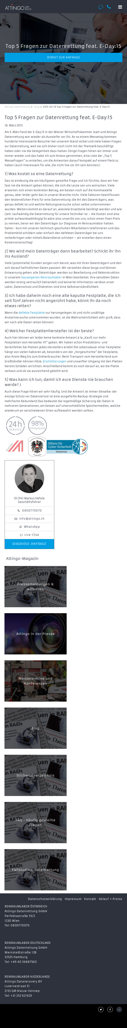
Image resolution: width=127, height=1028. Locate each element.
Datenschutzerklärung (45, 899)
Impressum (73, 899)
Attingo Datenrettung (18, 106)
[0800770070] (111, 7)
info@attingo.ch (32, 518)
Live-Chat (32, 534)
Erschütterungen (54, 361)
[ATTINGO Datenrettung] (18, 6)
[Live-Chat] (101, 7)
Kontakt (90, 899)
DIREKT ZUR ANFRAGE (63, 57)
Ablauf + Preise (110, 899)
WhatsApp (32, 526)
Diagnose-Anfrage (29, 544)
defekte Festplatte (32, 312)
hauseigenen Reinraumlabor (41, 277)
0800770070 (32, 510)
